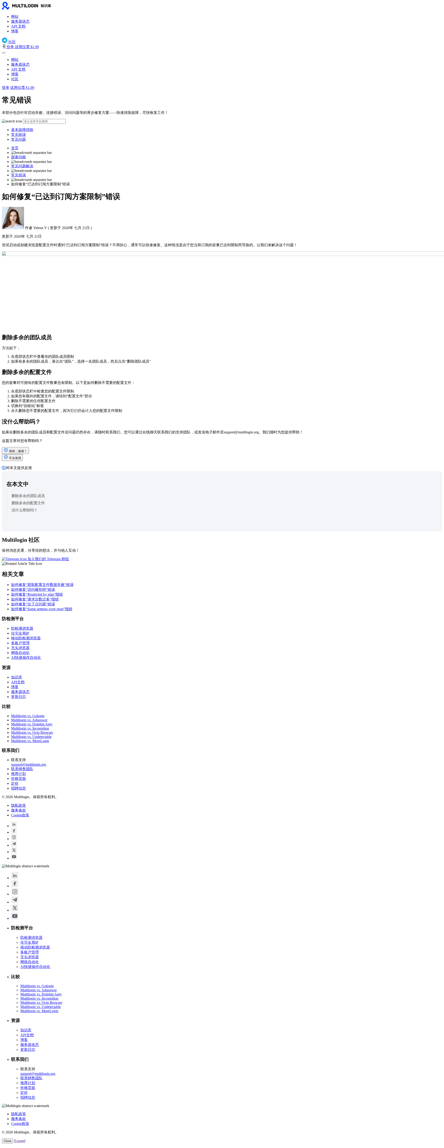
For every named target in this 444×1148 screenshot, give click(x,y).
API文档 (18, 682)
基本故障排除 (22, 130)
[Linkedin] (14, 826)
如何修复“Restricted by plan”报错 (37, 594)
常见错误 (18, 135)
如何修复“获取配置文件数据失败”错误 (42, 585)
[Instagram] (14, 839)
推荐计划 (18, 774)
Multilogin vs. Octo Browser (32, 732)
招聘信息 (18, 788)
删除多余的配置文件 (28, 503)
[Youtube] (14, 858)
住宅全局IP (20, 633)
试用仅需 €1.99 (22, 88)
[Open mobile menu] (4, 52)
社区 (14, 79)
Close (7, 1141)
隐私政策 (18, 805)
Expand (19, 1141)
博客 (14, 31)
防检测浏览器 (22, 628)
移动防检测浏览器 (26, 638)
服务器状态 (20, 21)
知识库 (16, 677)
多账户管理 (20, 643)
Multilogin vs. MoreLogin (30, 741)
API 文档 (18, 26)
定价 (14, 783)
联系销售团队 (22, 769)
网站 (14, 17)
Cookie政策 (20, 815)
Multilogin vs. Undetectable (31, 737)
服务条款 (18, 810)
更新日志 (18, 697)
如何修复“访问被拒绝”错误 (33, 589)
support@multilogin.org (28, 764)
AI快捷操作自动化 (26, 658)
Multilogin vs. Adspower (29, 720)
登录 (5, 88)
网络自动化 (20, 653)
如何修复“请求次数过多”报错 (35, 599)
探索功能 (18, 157)
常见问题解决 (22, 166)
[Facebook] (14, 832)
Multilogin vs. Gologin (27, 716)
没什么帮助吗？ (24, 510)
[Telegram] (14, 845)
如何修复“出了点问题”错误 (33, 604)
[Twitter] (14, 852)
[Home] (34, 8)
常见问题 (18, 139)
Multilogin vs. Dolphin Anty (31, 724)
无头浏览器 (20, 648)
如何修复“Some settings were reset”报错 (41, 609)
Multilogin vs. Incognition (30, 728)
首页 (14, 148)
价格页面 (18, 779)
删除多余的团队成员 (28, 496)
